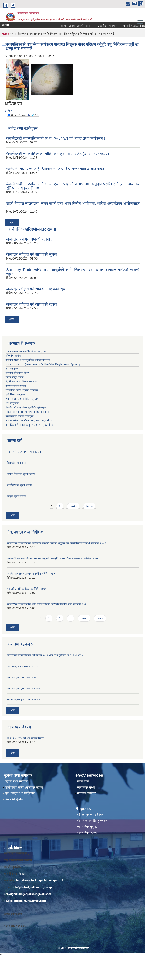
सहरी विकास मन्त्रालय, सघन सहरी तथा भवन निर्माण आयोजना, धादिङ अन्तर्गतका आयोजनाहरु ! (73, 205)
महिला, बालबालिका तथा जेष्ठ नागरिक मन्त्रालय (28, 411)
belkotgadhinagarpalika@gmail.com (27, 894)
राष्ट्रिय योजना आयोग (16, 385)
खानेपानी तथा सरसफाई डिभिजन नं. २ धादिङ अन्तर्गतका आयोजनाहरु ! (56, 169)
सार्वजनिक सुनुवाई (87, 826)
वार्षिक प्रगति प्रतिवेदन (90, 815)
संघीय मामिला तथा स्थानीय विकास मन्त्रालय (26, 351)
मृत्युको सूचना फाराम (16, 496)
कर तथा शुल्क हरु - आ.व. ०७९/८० (23, 677)
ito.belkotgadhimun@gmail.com (25, 900)
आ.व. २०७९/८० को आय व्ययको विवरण (25, 738)
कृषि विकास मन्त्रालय (16, 394)
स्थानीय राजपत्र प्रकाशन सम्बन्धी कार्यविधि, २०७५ (31, 573)
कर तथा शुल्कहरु (15, 799)
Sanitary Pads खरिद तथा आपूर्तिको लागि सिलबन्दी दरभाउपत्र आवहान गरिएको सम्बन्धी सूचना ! (73, 271)
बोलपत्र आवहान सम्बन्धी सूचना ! (67, 25)
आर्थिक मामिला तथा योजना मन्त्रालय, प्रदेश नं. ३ (29, 420)
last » (89, 506)
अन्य (11, 222)
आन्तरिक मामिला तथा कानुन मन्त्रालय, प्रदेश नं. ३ (30, 424)
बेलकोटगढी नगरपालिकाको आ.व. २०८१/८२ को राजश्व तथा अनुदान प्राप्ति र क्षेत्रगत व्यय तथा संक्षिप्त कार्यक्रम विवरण (73, 186)
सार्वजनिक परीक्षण (87, 832)
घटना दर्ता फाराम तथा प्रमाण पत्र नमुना (25, 451)
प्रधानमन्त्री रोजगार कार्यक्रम (20, 416)
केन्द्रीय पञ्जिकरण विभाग (17, 372)
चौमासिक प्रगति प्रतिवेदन (92, 821)
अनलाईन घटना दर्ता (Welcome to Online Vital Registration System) (43, 364)
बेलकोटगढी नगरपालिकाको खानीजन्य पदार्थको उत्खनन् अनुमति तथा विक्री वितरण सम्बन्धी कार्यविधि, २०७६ (56, 543)
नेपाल (21, 873)
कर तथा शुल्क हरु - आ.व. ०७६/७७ (23, 699)
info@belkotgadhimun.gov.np (32, 887)
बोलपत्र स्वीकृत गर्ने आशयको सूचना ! (32, 254)
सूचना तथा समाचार (16, 781)
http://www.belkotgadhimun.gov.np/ (39, 880)
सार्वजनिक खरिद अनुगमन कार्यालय (22, 390)
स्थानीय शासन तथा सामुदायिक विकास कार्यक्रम (28, 359)
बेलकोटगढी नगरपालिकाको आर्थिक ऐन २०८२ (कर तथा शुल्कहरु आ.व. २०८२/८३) (45, 655)
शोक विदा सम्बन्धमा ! (98, 25)
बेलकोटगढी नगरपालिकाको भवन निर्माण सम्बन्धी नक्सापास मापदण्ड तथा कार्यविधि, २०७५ (47, 604)
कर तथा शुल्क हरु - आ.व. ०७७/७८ (23, 688)
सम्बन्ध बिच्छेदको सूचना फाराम (21, 473)
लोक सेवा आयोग (13, 355)
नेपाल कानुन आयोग (14, 377)
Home (5, 33)
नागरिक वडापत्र (86, 793)
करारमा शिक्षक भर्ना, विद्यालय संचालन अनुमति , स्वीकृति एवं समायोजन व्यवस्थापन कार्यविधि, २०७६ (52, 558)
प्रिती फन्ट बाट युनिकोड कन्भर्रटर (21, 381)
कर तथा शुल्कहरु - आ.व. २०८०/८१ (24, 666)
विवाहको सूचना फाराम (17, 462)
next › (73, 506)
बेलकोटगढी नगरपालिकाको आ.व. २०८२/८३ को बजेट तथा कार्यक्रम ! (55, 138)
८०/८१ (8, 110)
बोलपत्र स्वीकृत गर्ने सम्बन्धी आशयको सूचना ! (38, 289)
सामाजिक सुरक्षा (86, 787)
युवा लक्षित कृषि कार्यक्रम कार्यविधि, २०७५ (26, 588)
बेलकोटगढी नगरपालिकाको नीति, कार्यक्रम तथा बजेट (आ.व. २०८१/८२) (57, 153)
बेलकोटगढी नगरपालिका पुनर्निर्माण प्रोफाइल (26, 407)
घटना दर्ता (83, 781)
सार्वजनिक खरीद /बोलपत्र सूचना (24, 787)
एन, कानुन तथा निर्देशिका (20, 793)
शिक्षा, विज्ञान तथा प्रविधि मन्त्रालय (22, 398)
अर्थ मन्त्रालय (12, 368)
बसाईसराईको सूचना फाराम (19, 484)
